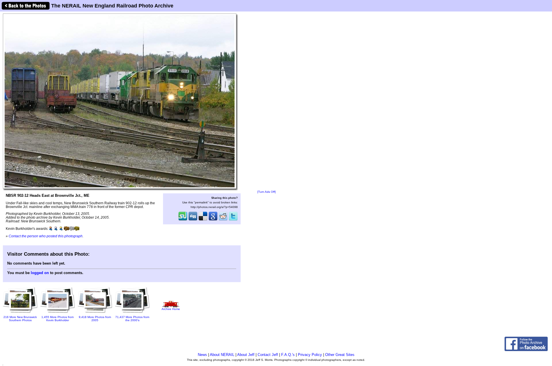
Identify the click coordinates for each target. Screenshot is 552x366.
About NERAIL (222, 354)
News (202, 354)
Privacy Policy (310, 354)
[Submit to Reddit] (223, 220)
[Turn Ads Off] (266, 191)
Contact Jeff (268, 354)
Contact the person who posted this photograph (46, 236)
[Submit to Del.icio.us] (203, 220)
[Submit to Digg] (193, 220)
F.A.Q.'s (288, 354)
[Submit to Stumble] (182, 220)
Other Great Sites (339, 354)
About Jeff (245, 354)
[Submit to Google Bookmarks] (213, 220)
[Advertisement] (267, 101)
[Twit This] (233, 220)
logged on (40, 273)
